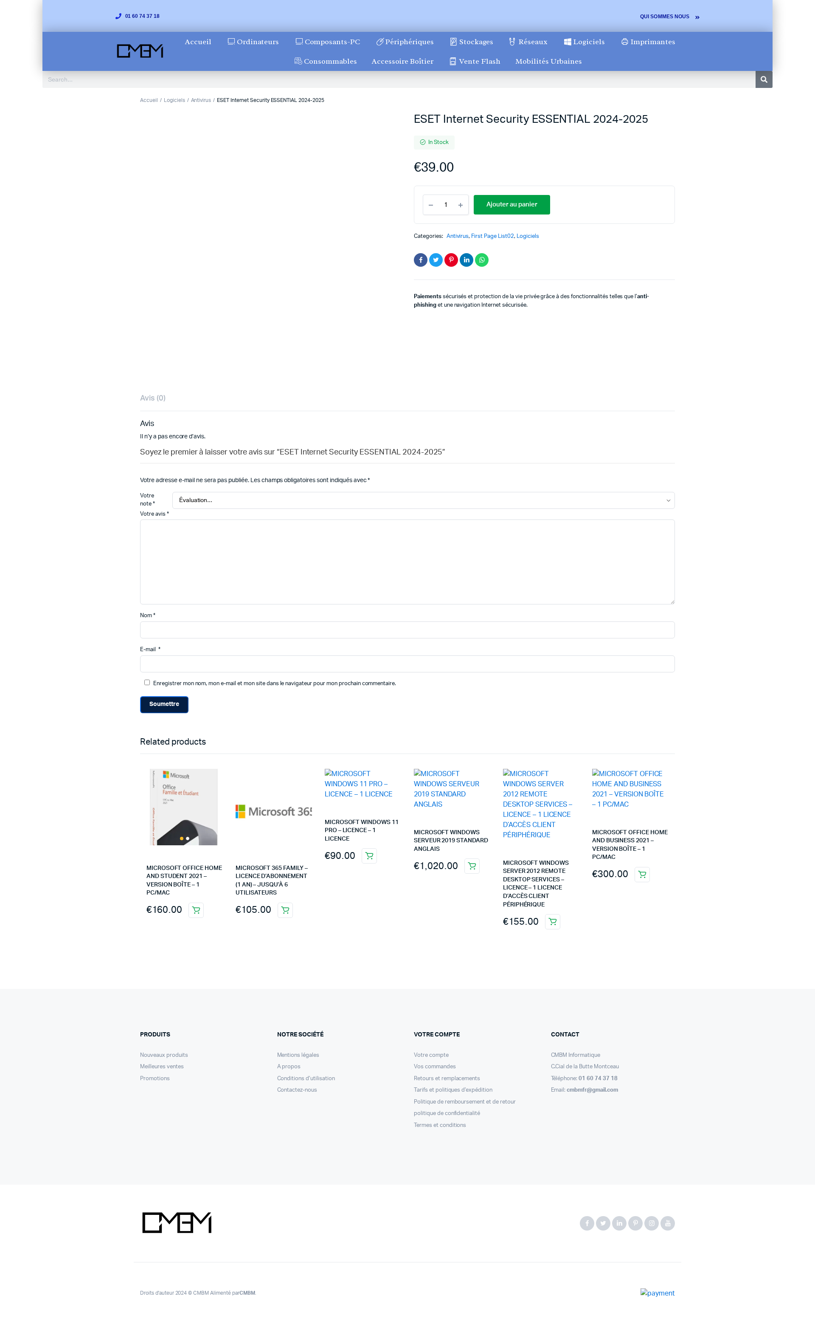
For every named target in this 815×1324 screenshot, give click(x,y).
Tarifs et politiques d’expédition (453, 1090)
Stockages (476, 41)
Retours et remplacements (447, 1078)
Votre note (147, 500)
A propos (289, 1067)
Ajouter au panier (196, 910)
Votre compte (431, 1055)
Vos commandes (435, 1067)
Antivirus (201, 100)
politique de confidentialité (447, 1113)
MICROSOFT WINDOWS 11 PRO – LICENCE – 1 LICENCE (362, 830)
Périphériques (409, 41)
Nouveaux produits (164, 1055)
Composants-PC (332, 41)
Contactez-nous (297, 1090)
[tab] (153, 398)
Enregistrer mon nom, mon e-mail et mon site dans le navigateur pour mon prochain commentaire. (274, 683)
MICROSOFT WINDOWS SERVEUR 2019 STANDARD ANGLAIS (451, 841)
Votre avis (154, 514)
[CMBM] (176, 1223)
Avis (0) (153, 398)
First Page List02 (492, 236)
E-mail (150, 649)
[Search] (764, 79)
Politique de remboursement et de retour (465, 1102)
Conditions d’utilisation (306, 1078)
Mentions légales (298, 1055)
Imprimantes (652, 41)
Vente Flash (479, 61)
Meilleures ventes (162, 1067)
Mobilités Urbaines (548, 61)
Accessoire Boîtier (402, 61)
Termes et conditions (440, 1125)
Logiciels (589, 41)
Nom (147, 615)
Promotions (155, 1078)
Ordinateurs (258, 41)
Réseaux (533, 41)
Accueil (198, 41)
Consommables (330, 61)
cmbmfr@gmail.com (592, 1090)
